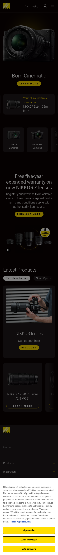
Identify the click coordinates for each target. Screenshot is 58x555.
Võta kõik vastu (29, 548)
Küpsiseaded (29, 530)
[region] (29, 516)
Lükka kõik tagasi (29, 539)
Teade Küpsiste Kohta (21, 521)
